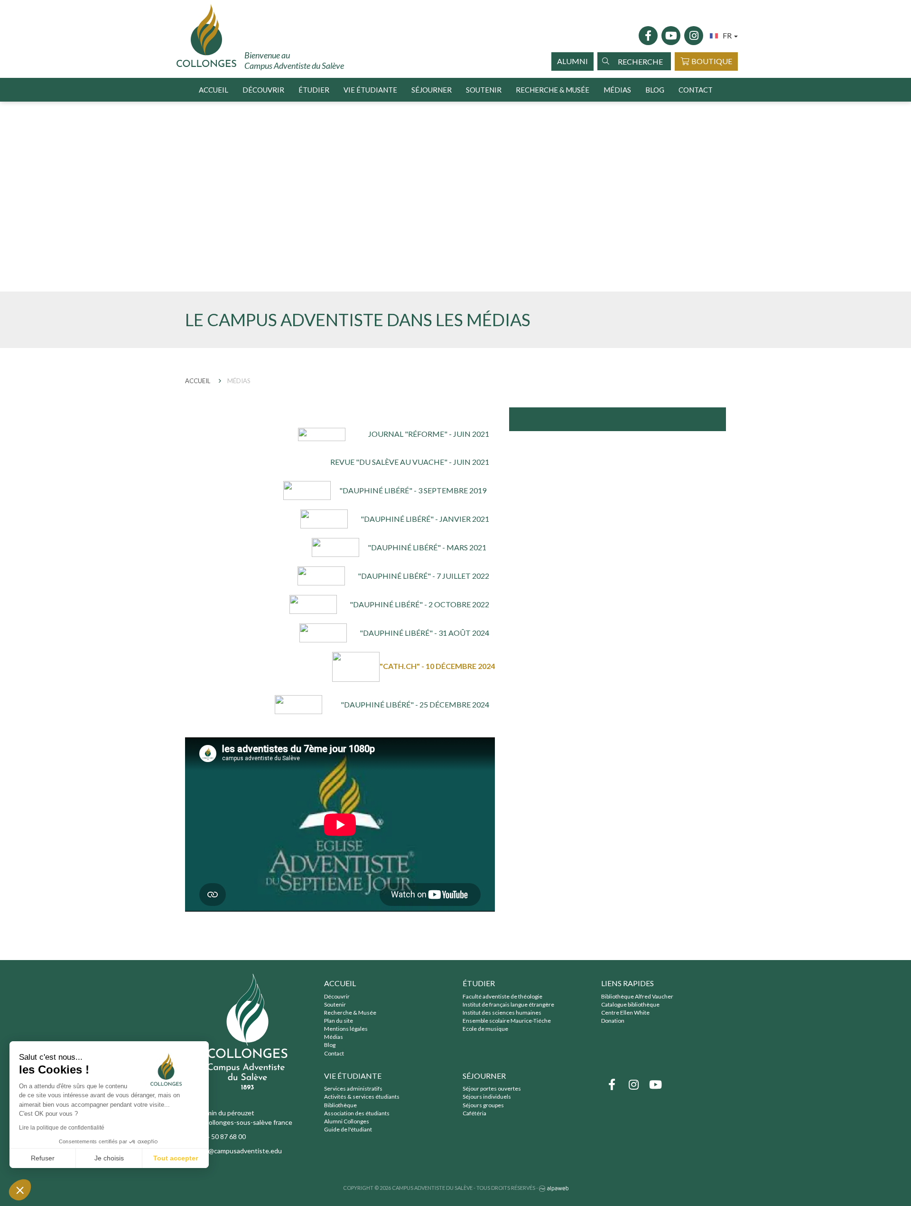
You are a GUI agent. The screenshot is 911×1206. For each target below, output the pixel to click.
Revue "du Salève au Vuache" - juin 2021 (409, 461)
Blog (654, 89)
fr (728, 35)
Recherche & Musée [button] (552, 89)
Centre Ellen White (625, 1012)
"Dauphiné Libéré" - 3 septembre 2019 (412, 490)
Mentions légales (346, 1028)
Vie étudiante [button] (370, 89)
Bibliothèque (340, 1105)
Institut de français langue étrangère (508, 1004)
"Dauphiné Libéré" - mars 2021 (427, 547)
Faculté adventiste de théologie (502, 996)
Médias (617, 89)
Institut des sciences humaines (502, 1012)
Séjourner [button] (431, 89)
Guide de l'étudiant (348, 1129)
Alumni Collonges (346, 1121)
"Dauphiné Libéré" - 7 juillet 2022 (423, 575)
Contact (696, 89)
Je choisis (109, 1158)
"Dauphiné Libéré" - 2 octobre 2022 (419, 604)
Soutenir (484, 89)
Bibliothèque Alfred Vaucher (637, 996)
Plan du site (338, 1020)
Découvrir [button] (263, 89)
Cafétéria (474, 1113)
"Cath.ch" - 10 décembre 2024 (437, 665)
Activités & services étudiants (362, 1096)
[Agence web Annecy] (553, 1188)
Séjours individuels (487, 1096)
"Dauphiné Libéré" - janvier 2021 (425, 518)
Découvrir (337, 996)
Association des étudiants (357, 1113)
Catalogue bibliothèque (630, 1004)
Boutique (711, 61)
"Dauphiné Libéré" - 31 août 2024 (424, 632)
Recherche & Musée (350, 1012)
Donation (612, 1020)
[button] (20, 1189)
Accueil (213, 89)
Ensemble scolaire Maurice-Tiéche (507, 1020)
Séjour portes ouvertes (492, 1088)
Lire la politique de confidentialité (61, 1127)
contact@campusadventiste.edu (233, 1151)
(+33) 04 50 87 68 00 (215, 1136)
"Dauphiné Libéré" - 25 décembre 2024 (415, 704)
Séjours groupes (483, 1105)
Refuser (43, 1158)
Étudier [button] (313, 89)
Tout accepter (175, 1158)
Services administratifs (353, 1088)
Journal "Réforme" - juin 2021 (428, 433)
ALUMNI (572, 61)
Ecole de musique (485, 1028)
